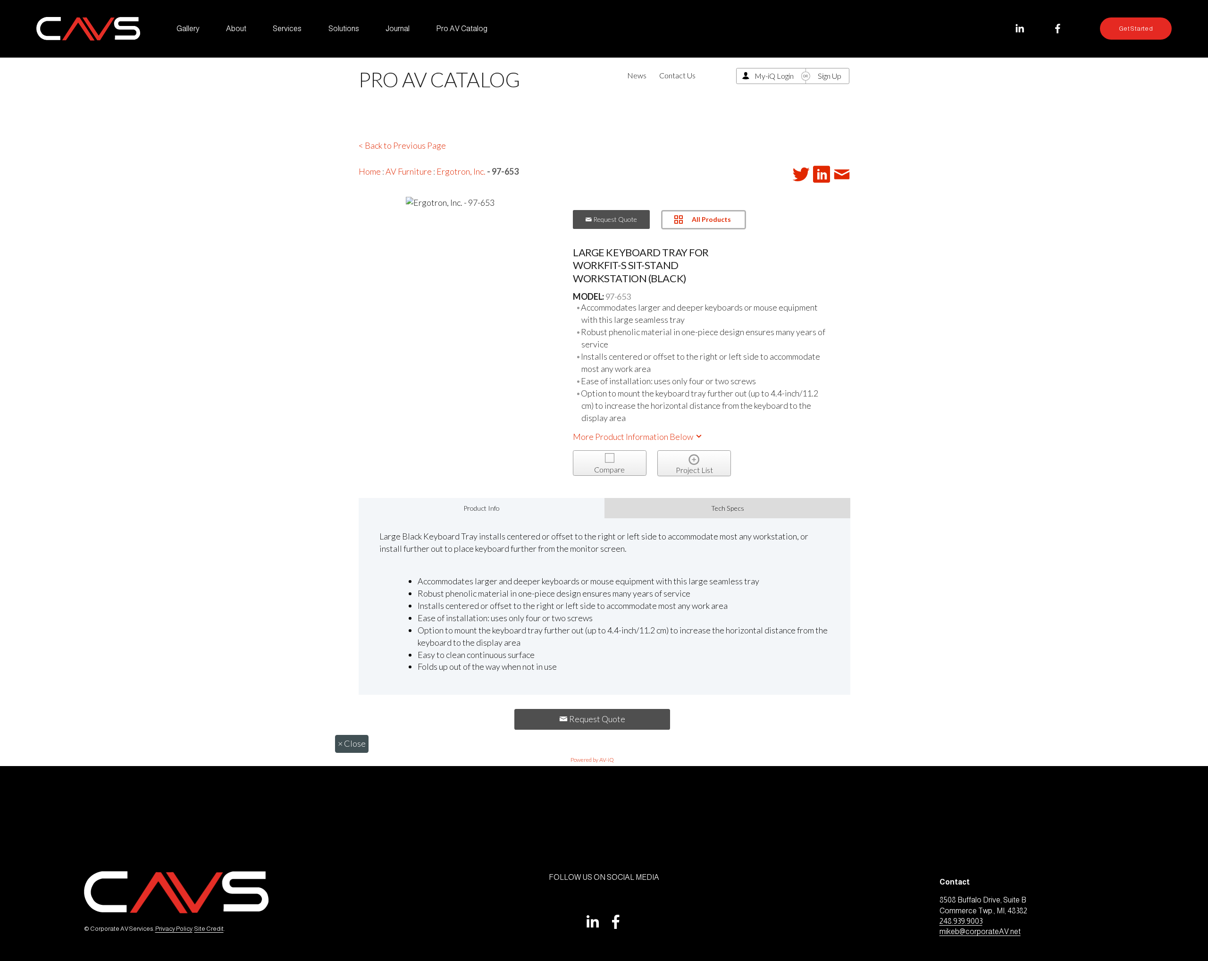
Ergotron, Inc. (461, 171)
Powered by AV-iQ (592, 759)
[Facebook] (1058, 28)
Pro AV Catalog (461, 29)
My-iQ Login (774, 75)
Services (287, 29)
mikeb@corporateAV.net (980, 931)
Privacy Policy (174, 928)
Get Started (1136, 28)
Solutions (343, 29)
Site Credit (209, 928)
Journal (398, 29)
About (236, 29)
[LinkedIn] (1019, 28)
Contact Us (677, 75)
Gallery (188, 29)
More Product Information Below (634, 436)
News (636, 75)
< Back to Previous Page (402, 145)
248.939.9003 (961, 921)
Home (370, 171)
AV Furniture (409, 171)
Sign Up (829, 75)
